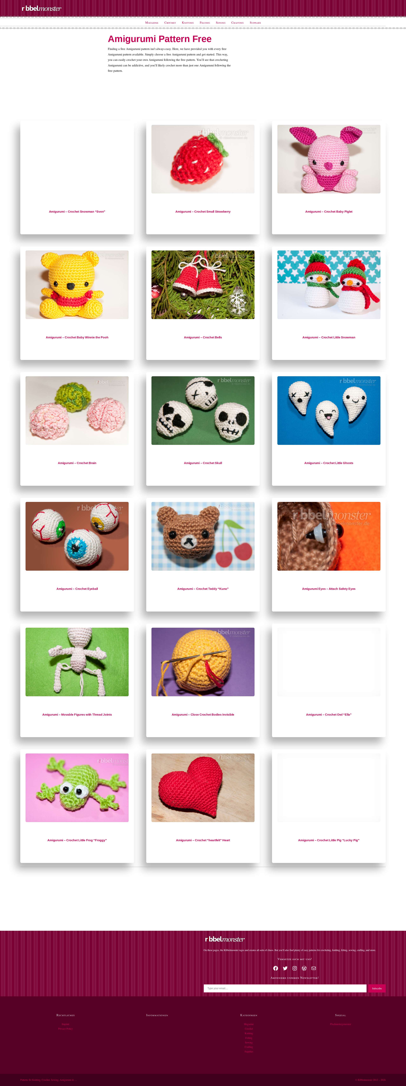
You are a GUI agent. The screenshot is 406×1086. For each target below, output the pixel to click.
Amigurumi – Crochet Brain (77, 463)
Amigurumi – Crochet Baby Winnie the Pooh (77, 337)
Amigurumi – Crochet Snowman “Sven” (77, 211)
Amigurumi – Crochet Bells (203, 337)
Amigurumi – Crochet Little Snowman (328, 337)
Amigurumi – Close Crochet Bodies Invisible (203, 714)
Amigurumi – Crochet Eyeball (77, 588)
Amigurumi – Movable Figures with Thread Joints (77, 714)
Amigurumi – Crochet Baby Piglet (328, 211)
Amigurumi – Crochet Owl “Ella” (329, 714)
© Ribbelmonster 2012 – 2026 (370, 1079)
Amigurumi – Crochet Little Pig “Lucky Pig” (329, 840)
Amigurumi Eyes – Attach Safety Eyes (329, 588)
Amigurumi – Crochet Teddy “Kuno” (203, 588)
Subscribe (377, 988)
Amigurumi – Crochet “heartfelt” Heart (203, 840)
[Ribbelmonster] (41, 10)
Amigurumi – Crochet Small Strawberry (202, 211)
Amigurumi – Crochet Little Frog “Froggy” (77, 840)
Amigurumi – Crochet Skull (203, 463)
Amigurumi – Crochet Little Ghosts (328, 463)
